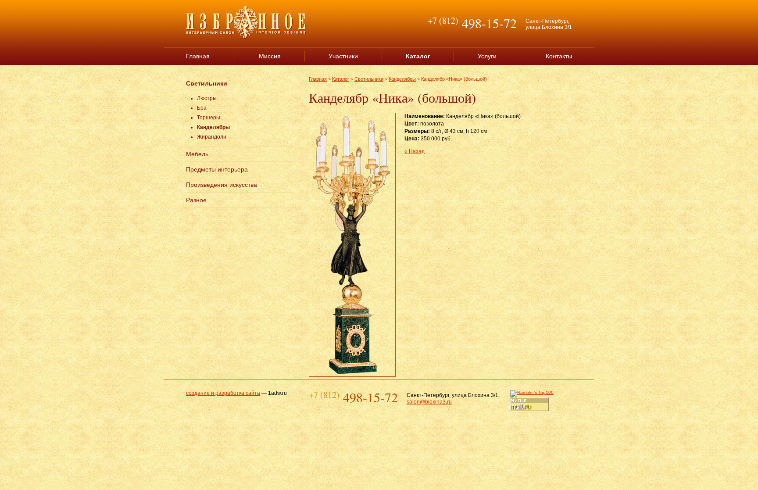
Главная (198, 56)
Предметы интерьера (217, 169)
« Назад (414, 151)
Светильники (206, 83)
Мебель (197, 153)
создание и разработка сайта (223, 393)
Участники (343, 56)
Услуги (487, 56)
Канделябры (213, 127)
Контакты (559, 56)
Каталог (340, 79)
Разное (196, 200)
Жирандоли (211, 137)
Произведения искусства (221, 184)
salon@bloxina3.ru (429, 402)
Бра (202, 108)
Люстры (207, 98)
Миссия (270, 56)
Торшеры (208, 117)
